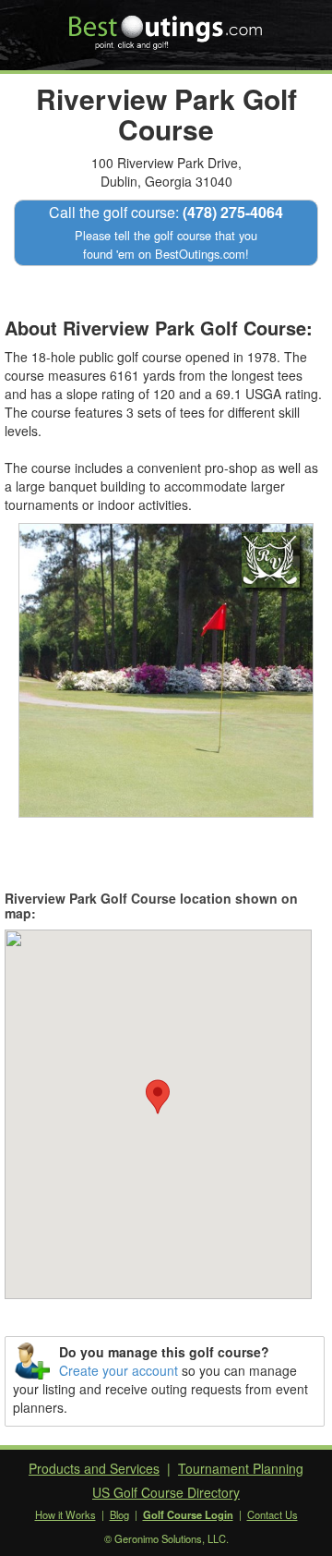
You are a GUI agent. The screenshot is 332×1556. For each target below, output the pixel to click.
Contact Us (272, 1514)
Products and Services (94, 1468)
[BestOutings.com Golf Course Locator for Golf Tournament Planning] (166, 26)
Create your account (118, 1370)
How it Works (65, 1514)
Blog (119, 1514)
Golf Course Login (188, 1514)
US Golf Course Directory (166, 1492)
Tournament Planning (240, 1468)
